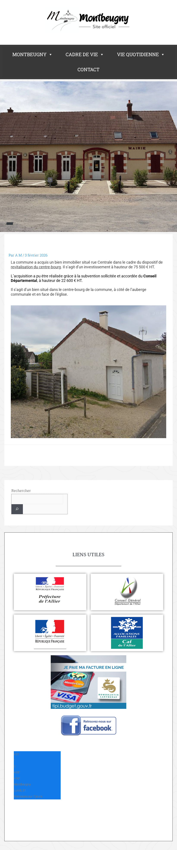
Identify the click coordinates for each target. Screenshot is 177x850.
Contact (88, 69)
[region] (88, 156)
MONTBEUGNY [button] (29, 54)
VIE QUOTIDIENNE (138, 54)
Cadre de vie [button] (82, 54)
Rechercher (21, 490)
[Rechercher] (17, 509)
